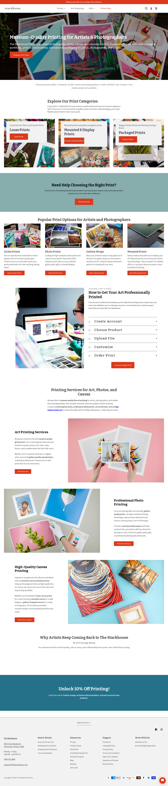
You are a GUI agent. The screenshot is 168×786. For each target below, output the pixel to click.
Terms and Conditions (111, 753)
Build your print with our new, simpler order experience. (84, 2)
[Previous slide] (3, 393)
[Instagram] (161, 729)
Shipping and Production (47, 749)
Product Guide (75, 746)
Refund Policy (108, 764)
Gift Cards (74, 767)
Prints (60, 8)
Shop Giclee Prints (14, 273)
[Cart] (156, 8)
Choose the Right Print (122, 365)
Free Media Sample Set (79, 753)
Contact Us (107, 742)
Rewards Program (77, 756)
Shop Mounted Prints (138, 273)
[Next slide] (164, 393)
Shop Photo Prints (55, 273)
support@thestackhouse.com (16, 764)
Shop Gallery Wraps (96, 273)
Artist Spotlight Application (145, 746)
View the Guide (84, 202)
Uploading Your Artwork (47, 746)
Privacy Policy (108, 749)
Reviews (73, 764)
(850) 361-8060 (9, 759)
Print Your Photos (124, 543)
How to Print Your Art (46, 742)
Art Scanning (77, 8)
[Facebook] (156, 729)
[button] (123, 321)
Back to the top (83, 722)
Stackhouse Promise (110, 760)
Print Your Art (23, 471)
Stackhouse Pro (141, 742)
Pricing (73, 742)
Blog (72, 760)
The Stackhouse (10, 738)
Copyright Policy (109, 746)
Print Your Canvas (24, 620)
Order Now (105, 8)
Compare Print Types (21, 55)
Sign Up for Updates (110, 756)
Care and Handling (45, 753)
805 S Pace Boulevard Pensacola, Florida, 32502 (14, 745)
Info (91, 8)
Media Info (74, 749)
